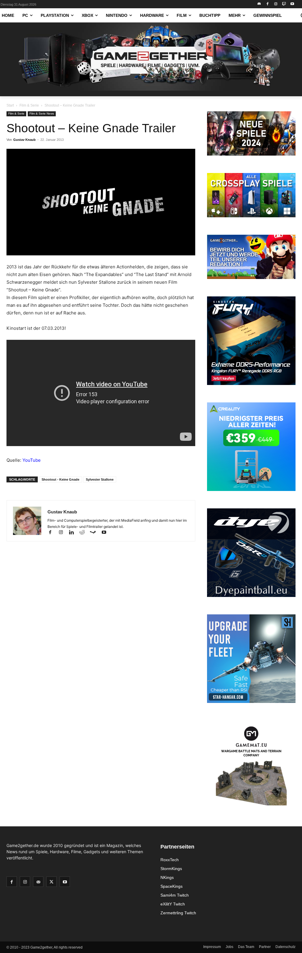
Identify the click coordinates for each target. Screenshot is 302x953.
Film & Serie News (41, 113)
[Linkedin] (74, 533)
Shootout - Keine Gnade (60, 479)
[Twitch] (283, 4)
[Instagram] (276, 4)
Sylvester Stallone (100, 479)
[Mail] (38, 882)
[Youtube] (292, 4)
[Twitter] (51, 882)
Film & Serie (29, 105)
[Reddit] (84, 533)
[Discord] (259, 4)
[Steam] (95, 533)
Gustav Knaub (24, 139)
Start (10, 105)
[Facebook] (267, 4)
